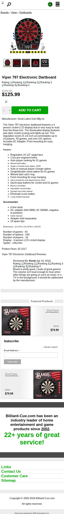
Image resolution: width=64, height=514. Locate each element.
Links (6, 467)
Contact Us (11, 471)
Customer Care (14, 476)
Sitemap (8, 480)
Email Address (12, 350)
